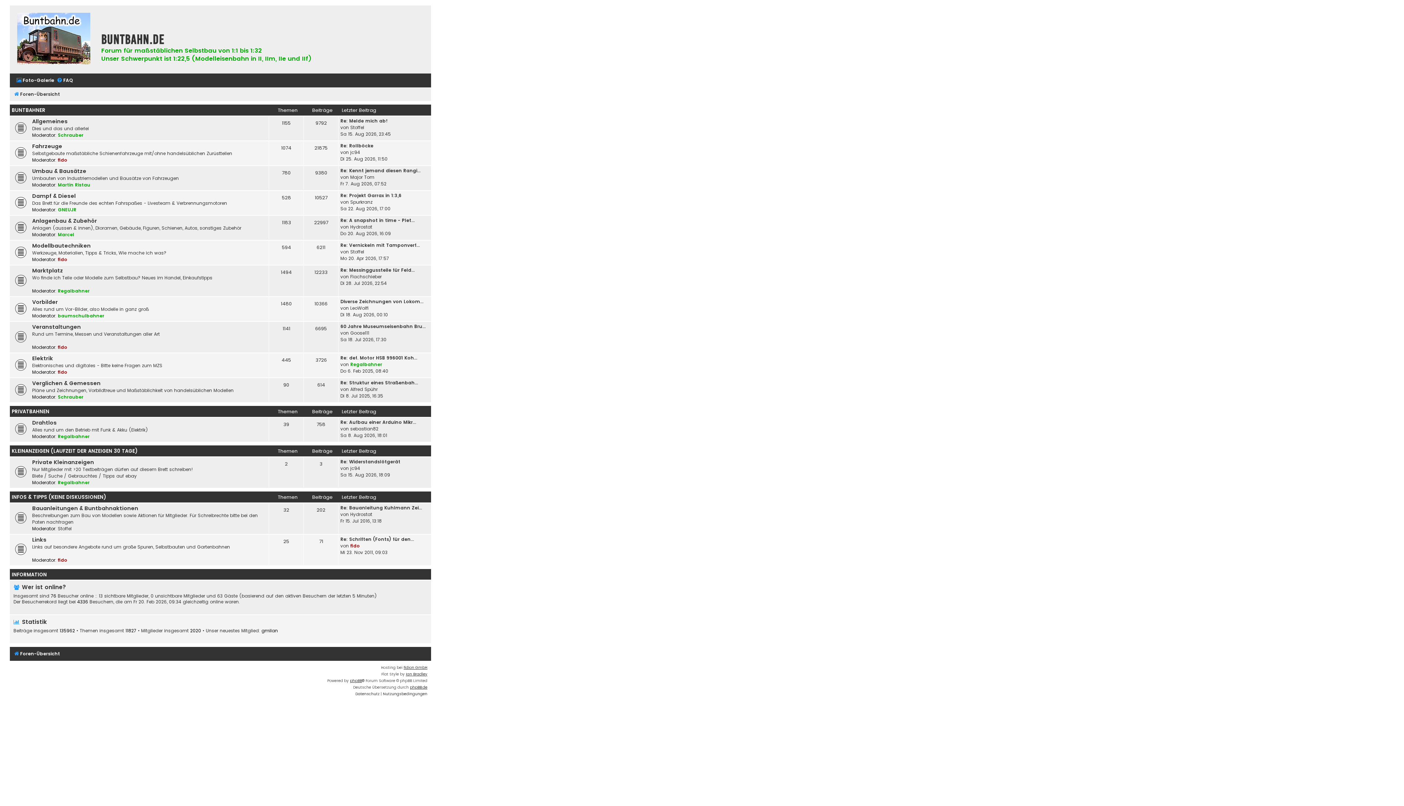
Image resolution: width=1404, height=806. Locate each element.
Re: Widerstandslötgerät (370, 462)
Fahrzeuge (47, 146)
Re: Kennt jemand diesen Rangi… (380, 170)
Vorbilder (45, 302)
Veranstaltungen (56, 327)
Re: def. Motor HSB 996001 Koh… (378, 358)
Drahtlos (44, 422)
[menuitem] (35, 81)
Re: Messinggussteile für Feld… (377, 270)
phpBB (356, 680)
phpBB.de (418, 687)
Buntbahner (28, 110)
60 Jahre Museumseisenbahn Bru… (383, 326)
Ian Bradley (416, 674)
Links (39, 539)
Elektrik (42, 358)
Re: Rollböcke (356, 146)
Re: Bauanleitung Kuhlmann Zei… (381, 508)
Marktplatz (47, 270)
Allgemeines (50, 121)
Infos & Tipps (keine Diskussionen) (59, 497)
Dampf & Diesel (54, 196)
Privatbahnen (30, 411)
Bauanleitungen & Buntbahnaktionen (85, 508)
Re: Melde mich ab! (364, 121)
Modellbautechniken (61, 245)
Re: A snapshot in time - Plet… (377, 220)
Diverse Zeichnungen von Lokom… (381, 301)
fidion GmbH (415, 667)
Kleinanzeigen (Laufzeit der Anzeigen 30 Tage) (74, 451)
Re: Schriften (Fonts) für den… (377, 539)
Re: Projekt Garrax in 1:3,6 (370, 195)
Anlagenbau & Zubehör (64, 221)
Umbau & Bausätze (59, 171)
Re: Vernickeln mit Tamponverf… (380, 245)
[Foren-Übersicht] (54, 39)
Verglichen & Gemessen (66, 383)
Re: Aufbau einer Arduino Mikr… (378, 422)
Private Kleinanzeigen (63, 462)
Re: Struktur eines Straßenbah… (379, 383)
